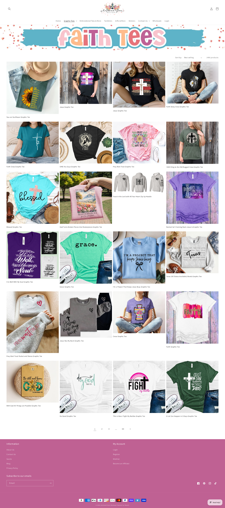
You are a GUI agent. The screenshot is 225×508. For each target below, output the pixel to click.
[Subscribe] (50, 483)
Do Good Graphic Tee (68, 416)
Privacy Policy (12, 468)
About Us (10, 450)
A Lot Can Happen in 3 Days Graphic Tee (181, 416)
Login (115, 450)
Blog (8, 463)
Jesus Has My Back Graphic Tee (72, 341)
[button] (9, 9)
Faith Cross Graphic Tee (15, 167)
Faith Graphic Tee (173, 347)
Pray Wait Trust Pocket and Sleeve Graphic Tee (24, 356)
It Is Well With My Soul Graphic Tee (20, 282)
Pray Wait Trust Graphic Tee (123, 167)
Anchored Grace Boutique (108, 505)
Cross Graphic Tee (120, 336)
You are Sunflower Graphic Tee (18, 117)
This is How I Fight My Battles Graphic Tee (129, 416)
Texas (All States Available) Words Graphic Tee (184, 276)
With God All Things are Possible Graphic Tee (24, 406)
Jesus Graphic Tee (66, 107)
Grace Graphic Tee (67, 287)
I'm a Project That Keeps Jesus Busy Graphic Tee (131, 287)
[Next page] (130, 429)
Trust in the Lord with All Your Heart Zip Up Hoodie (132, 197)
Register (116, 454)
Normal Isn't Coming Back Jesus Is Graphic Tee (184, 227)
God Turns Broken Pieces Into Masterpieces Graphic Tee (81, 227)
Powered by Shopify (123, 505)
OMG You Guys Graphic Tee (70, 167)
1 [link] (94, 429)
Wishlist (116, 459)
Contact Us (11, 454)
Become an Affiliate (121, 463)
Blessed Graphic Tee (14, 227)
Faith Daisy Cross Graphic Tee (177, 107)
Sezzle (9, 459)
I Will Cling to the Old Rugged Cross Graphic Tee (184, 167)
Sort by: (178, 57)
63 (123, 429)
